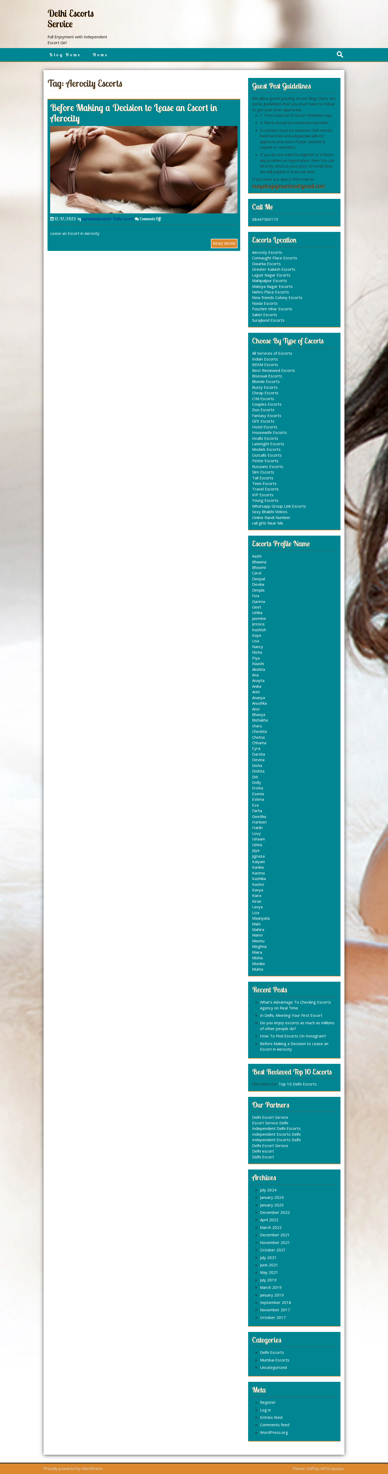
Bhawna (259, 561)
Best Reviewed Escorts (273, 370)
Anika (256, 686)
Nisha (257, 652)
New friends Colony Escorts (277, 297)
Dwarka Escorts (266, 263)
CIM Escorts (263, 398)
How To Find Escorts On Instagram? (293, 1035)
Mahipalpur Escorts (269, 280)
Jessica (258, 623)
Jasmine (259, 618)
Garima (258, 601)
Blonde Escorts (266, 381)
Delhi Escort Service (270, 1117)
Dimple (258, 590)
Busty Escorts (265, 387)
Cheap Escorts (265, 392)
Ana (255, 674)
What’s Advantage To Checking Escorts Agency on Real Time (295, 1004)
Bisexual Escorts (267, 375)
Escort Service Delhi (270, 1122)
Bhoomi (259, 567)
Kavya (257, 889)
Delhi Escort (263, 1156)
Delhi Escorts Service (71, 18)
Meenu (258, 940)
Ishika (257, 612)
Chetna (258, 737)
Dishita (258, 771)
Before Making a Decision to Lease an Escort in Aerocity (133, 112)
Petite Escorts (265, 460)
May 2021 (269, 1272)
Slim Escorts (263, 472)
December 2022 (275, 1212)
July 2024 (268, 1189)
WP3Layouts (332, 1468)
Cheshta (259, 731)
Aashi (257, 556)
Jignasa (258, 856)
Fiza (255, 595)
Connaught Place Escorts (274, 257)
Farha (257, 810)
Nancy (257, 646)
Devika (258, 584)
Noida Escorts (265, 303)
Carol (256, 572)
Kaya (256, 635)
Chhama (259, 742)
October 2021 (273, 1249)
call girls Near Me (267, 523)
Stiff (310, 1468)
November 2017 (275, 1309)
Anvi (255, 709)
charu (257, 725)
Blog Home (65, 54)
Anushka (259, 703)
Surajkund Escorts (268, 320)
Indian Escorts (265, 359)
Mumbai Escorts (274, 1360)
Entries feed (271, 1417)
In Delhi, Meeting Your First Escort (291, 1015)
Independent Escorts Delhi (276, 1134)
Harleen (259, 822)
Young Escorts (265, 500)
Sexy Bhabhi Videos (269, 511)
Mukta (257, 969)
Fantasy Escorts (266, 415)
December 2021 (275, 1234)
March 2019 (271, 1287)
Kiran (256, 901)
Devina (258, 759)
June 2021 (269, 1264)
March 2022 (271, 1227)
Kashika (259, 878)
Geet (256, 607)
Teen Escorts (264, 483)
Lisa (255, 640)
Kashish (259, 629)
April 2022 (269, 1219)
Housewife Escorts (269, 432)
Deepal (258, 578)
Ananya (258, 697)
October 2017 (273, 1317)
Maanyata (261, 918)
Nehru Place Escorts (270, 291)
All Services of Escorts (272, 353)
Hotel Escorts (264, 426)
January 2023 (272, 1205)
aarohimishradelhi (96, 218)
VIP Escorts (262, 494)
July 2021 (268, 1257)
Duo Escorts (263, 409)
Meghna (259, 946)
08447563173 (265, 219)
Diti (255, 776)
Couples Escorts (267, 404)
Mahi (256, 923)
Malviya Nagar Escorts (272, 286)
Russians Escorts (267, 466)
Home (100, 54)
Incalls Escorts (265, 438)
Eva (255, 805)
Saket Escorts (264, 314)
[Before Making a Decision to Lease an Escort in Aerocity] (144, 169)
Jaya (255, 850)
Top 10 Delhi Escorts (297, 1084)
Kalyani (258, 861)
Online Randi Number (271, 517)
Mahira (258, 929)
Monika (258, 963)
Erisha (257, 787)
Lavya (257, 906)
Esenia (258, 793)
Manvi (257, 935)
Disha (257, 765)
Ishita (257, 844)
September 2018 (275, 1302)
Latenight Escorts (268, 443)
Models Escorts (266, 449)
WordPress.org (274, 1432)
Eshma (258, 799)
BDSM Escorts (265, 364)
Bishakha (260, 720)
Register (268, 1402)
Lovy (256, 833)
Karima (258, 873)
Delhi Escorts (123, 218)
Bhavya (258, 714)
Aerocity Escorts (267, 252)
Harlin (257, 827)
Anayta (258, 680)
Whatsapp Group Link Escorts (279, 506)
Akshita (258, 669)
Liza (255, 912)
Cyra (256, 748)
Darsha (258, 754)
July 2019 (268, 1280)
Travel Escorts (265, 489)
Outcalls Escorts (267, 455)
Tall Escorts (262, 477)
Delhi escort (263, 1151)
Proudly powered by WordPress (73, 1468)
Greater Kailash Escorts (273, 269)
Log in (265, 1409)
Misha (257, 957)
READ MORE (224, 243)
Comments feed (274, 1424)
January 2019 (272, 1295)
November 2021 (275, 1242)
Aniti (256, 691)
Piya (256, 658)
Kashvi (258, 884)
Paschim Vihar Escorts (272, 308)
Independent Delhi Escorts (276, 1128)
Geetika (259, 816)
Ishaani (258, 838)
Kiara (256, 895)
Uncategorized (273, 1367)
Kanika (258, 867)
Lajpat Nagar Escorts (271, 275)
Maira (257, 952)
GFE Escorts (263, 421)
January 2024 (272, 1197)
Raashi (258, 663)
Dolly (256, 782)
